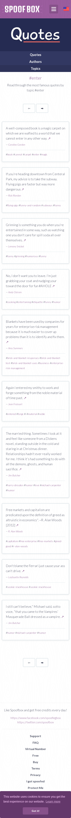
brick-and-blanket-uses (25, 363)
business (44, 363)
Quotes (35, 55)
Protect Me (35, 787)
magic (44, 154)
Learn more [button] (53, 801)
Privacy (35, 775)
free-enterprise (28, 541)
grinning (20, 256)
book (10, 154)
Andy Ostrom (15, 292)
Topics (35, 69)
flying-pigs (12, 205)
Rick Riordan (14, 195)
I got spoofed (35, 781)
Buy (35, 762)
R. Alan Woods (15, 531)
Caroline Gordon (16, 144)
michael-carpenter (51, 485)
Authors (35, 62)
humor (57, 302)
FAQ (36, 742)
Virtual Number (35, 749)
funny (57, 205)
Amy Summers (15, 348)
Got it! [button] (36, 810)
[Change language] (66, 8)
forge (20, 413)
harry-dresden (15, 485)
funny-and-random (30, 205)
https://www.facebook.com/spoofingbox (36, 717)
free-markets (46, 541)
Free (35, 755)
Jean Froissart (15, 404)
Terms (35, 768)
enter (36, 154)
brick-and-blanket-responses (23, 357)
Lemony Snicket (16, 246)
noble (42, 413)
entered (11, 413)
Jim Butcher (14, 475)
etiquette (38, 302)
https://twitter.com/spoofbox (35, 722)
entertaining (24, 302)
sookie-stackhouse (17, 586)
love (37, 485)
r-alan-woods (20, 546)
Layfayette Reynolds (18, 577)
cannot (18, 154)
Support (35, 736)
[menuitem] (35, 54)
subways (47, 205)
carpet (27, 154)
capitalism (12, 541)
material (32, 413)
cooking (11, 302)
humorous (32, 256)
